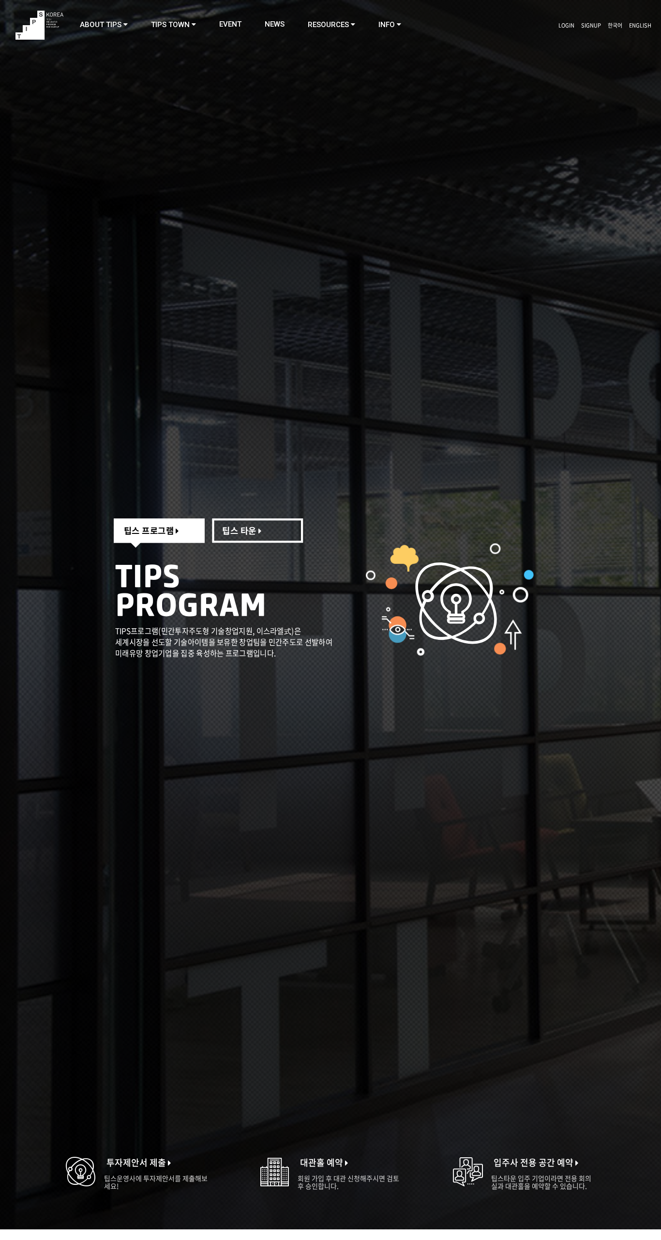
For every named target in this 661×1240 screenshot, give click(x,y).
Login (566, 25)
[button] (103, 25)
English (640, 25)
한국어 (615, 25)
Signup (591, 25)
